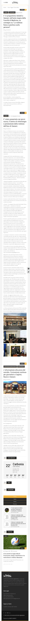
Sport (6, 536)
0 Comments (14, 551)
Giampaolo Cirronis (18, 12)
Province (15, 504)
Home (4, 7)
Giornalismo (21, 366)
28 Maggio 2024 (15, 519)
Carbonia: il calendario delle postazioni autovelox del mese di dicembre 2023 (18, 523)
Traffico (15, 496)
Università (12, 12)
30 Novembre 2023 (15, 526)
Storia (15, 499)
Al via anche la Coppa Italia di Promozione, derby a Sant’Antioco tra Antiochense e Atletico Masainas (14, 555)
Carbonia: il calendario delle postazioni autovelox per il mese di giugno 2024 (18, 516)
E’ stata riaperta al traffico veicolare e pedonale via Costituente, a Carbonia (16, 509)
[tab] (15, 496)
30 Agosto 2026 (7, 551)
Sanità (6, 12)
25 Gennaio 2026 (15, 512)
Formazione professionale (10, 366)
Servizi (15, 501)
